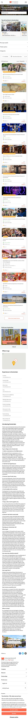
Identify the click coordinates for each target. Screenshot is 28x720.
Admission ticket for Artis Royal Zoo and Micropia (14, 219)
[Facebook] (19, 653)
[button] (5, 56)
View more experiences (14, 318)
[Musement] (14, 2)
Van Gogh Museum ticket (8, 94)
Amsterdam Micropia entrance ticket (11, 114)
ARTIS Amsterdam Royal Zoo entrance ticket (13, 74)
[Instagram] (25, 653)
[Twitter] (22, 653)
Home (2, 5)
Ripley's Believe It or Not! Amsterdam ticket (12, 156)
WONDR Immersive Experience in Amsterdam (13, 283)
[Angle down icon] (18, 43)
